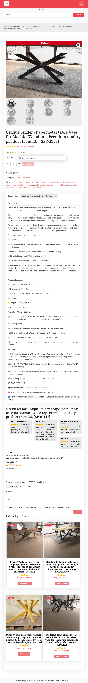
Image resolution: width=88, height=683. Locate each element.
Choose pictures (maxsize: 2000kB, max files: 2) (26, 482)
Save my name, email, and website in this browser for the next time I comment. (39, 507)
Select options (24, 583)
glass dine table (42, 182)
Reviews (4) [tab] (51, 196)
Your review (11, 469)
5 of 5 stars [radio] (20, 464)
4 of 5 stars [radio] (16, 464)
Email (9, 499)
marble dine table (57, 182)
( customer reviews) (25, 146)
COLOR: (9, 157)
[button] (78, 45)
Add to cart (27, 164)
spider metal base (58, 185)
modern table (17, 185)
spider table (16, 187)
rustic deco (28, 185)
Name (9, 492)
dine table (30, 182)
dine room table (18, 182)
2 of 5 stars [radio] (10, 464)
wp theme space (64, 680)
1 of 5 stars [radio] (7, 464)
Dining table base (17, 26)
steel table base (29, 187)
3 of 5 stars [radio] (13, 464)
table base (41, 187)
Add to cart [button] (24, 654)
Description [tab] (13, 196)
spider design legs (42, 185)
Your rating (11, 462)
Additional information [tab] (32, 196)
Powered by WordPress (26, 680)
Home (6, 26)
